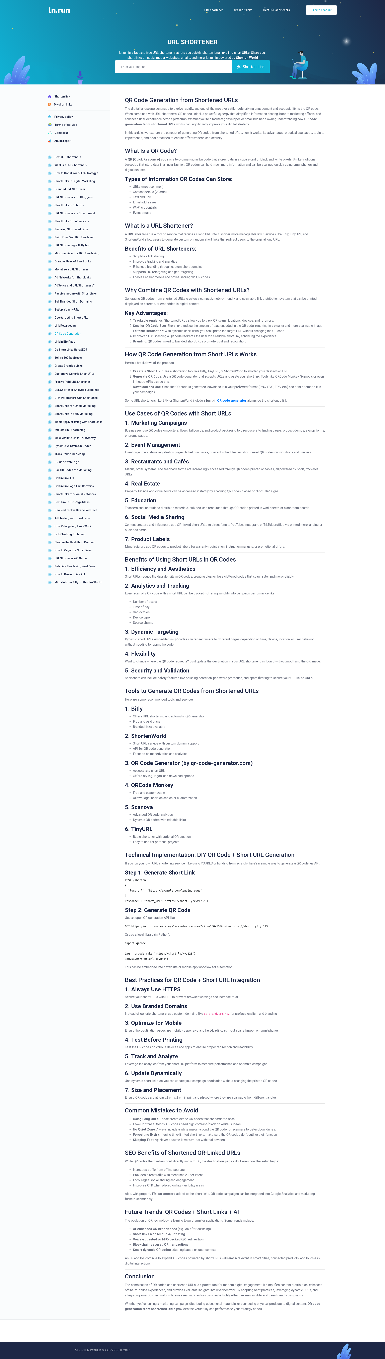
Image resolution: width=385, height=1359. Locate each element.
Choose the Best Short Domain (74, 542)
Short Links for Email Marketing (75, 405)
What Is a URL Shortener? (71, 165)
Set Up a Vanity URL (67, 309)
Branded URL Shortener (70, 189)
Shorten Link (253, 66)
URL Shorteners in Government (75, 213)
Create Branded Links (69, 365)
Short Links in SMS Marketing (74, 413)
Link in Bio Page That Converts (74, 486)
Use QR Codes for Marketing (73, 470)
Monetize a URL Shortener (71, 269)
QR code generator (231, 400)
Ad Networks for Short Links (73, 277)
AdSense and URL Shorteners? (75, 285)
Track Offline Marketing (70, 454)
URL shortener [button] (213, 10)
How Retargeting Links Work (73, 526)
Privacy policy (63, 116)
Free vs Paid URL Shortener (72, 381)
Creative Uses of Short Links (73, 261)
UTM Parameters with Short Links (76, 397)
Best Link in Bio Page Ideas (72, 502)
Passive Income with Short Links (76, 293)
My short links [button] (243, 10)
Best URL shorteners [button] (276, 10)
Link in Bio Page (65, 341)
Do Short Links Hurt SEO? (71, 349)
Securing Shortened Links (71, 229)
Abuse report (62, 140)
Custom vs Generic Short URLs (74, 373)
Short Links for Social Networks (75, 494)
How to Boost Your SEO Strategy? (76, 173)
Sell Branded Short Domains (73, 301)
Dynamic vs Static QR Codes (73, 446)
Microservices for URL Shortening (77, 253)
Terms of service (66, 124)
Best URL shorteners (68, 157)
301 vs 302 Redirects (68, 357)
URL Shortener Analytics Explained (77, 389)
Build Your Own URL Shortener (74, 237)
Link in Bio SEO (64, 478)
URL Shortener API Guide (71, 558)
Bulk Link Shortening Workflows (75, 566)
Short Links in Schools (69, 205)
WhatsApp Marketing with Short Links (78, 422)
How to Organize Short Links (73, 550)
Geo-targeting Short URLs (71, 317)
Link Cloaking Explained (70, 534)
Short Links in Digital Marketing (75, 181)
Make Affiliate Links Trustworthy (75, 438)
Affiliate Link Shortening (70, 430)
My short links (63, 104)
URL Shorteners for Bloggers (74, 197)
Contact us (62, 132)
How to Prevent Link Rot (70, 574)
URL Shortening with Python (72, 245)
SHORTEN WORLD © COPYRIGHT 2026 (103, 1350)
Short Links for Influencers (72, 221)
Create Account (321, 10)
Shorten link (62, 96)
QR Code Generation (68, 333)
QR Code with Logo (67, 462)
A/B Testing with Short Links (72, 518)
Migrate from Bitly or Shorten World (78, 582)
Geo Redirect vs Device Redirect (76, 510)
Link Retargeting (65, 325)
